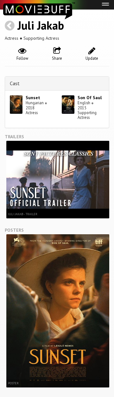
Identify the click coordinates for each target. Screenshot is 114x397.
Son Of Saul (90, 97)
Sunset (33, 97)
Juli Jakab (40, 25)
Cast (15, 83)
